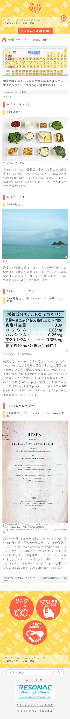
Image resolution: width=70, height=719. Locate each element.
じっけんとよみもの (23, 20)
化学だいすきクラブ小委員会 (35, 705)
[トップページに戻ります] (35, 7)
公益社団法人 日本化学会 (37, 711)
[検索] (59, 672)
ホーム (6, 20)
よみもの (40, 20)
